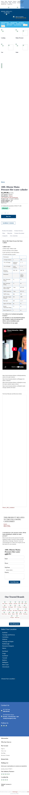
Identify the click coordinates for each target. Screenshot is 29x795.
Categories (5, 235)
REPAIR (3, 11)
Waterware (17, 617)
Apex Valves (4, 603)
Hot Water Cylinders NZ (18, 610)
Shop (6, 1)
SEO (28, 791)
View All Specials (14, 624)
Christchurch (5, 667)
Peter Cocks (4, 614)
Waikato (4, 660)
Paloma (25, 610)
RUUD (20, 614)
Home (2, 1)
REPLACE (9, 11)
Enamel (5, 524)
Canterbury (5, 637)
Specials (10, 1)
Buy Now (8, 216)
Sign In (3, 748)
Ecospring (25, 607)
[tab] (7, 231)
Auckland (4, 632)
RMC (17, 614)
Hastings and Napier (8, 641)
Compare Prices (4, 2)
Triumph (12, 617)
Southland (5, 655)
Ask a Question (14, 235)
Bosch (25, 603)
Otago (4, 653)
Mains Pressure (7, 525)
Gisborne (4, 639)
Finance (14, 1)
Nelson (4, 648)
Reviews (14, 2)
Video (3, 233)
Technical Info (20, 2)
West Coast (5, 664)
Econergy (19, 607)
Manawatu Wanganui (8, 646)
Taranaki (4, 658)
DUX (15, 607)
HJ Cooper (9, 610)
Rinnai (13, 614)
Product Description (7, 230)
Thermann (25, 614)
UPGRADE (7, 13)
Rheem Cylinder (7, 526)
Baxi (19, 603)
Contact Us (9, 4)
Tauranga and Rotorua (8, 635)
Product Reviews (18, 230)
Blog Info (9, 233)
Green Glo (4, 610)
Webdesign (15, 791)
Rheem (3, 182)
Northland (5, 651)
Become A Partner (5, 755)
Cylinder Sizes (20, 1)
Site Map (3, 753)
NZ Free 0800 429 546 (21, 18)
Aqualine (10, 603)
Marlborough (5, 644)
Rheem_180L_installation (8, 507)
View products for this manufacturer (9, 197)
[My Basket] (25, 7)
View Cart (3, 751)
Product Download (19, 233)
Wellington (5, 662)
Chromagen (10, 607)
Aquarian (15, 603)
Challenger (4, 607)
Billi (22, 603)
